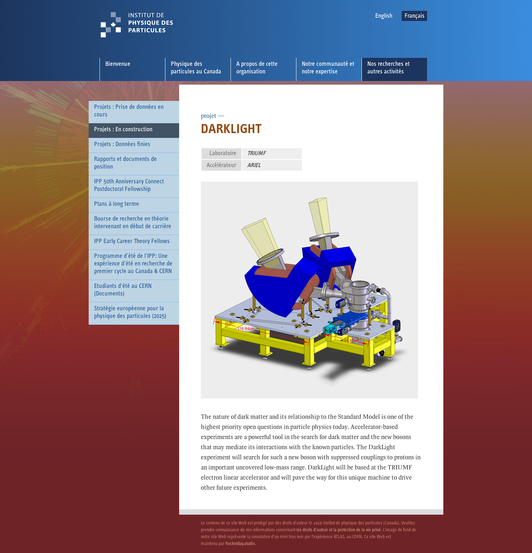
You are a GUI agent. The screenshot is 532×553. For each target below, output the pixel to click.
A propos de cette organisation (257, 68)
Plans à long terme (116, 204)
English (383, 16)
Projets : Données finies (122, 144)
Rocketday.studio (240, 543)
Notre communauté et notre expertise (328, 68)
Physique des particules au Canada (196, 68)
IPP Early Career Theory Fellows (132, 241)
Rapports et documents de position (125, 163)
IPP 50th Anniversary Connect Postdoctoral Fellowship (129, 185)
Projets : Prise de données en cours (129, 111)
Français (415, 16)
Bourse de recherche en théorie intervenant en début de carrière (132, 222)
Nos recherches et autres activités (388, 68)
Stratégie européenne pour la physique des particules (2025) (130, 312)
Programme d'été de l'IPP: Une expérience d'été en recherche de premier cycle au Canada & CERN (133, 263)
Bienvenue (117, 64)
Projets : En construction (123, 129)
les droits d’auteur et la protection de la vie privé (338, 530)
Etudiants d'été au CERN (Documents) (123, 290)
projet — (213, 115)
